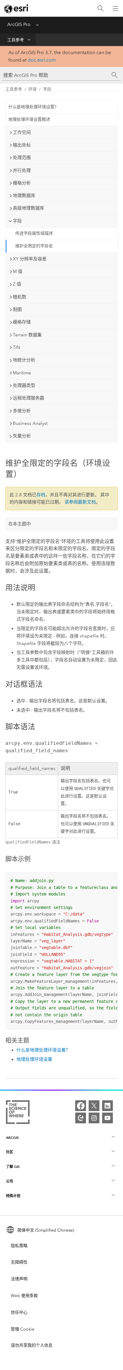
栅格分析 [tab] (22, 183)
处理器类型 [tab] (24, 385)
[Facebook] (80, 1105)
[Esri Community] (80, 1118)
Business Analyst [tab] (30, 423)
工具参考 (15, 39)
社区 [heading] (9, 1152)
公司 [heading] (9, 1181)
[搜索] (101, 8)
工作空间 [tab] (22, 132)
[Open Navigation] (115, 8)
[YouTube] (107, 1118)
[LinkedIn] (107, 1105)
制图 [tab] (17, 309)
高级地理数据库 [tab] (28, 208)
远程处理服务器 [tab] (28, 398)
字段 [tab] (17, 221)
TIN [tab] (16, 347)
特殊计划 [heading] (13, 1196)
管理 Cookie (22, 1329)
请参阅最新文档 (80, 502)
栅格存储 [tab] (22, 322)
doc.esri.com (42, 60)
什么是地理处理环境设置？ (33, 106)
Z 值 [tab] (17, 284)
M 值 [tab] (17, 271)
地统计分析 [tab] (24, 360)
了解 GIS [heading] (13, 1166)
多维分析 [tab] (22, 411)
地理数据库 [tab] (24, 195)
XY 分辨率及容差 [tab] (30, 259)
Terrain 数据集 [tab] (27, 335)
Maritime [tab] (22, 373)
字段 (47, 89)
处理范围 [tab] (22, 157)
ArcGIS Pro (18, 24)
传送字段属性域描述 (34, 233)
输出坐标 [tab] (22, 145)
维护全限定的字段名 (34, 245)
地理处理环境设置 (34, 1059)
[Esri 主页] (16, 8)
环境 (32, 89)
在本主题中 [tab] (19, 524)
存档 (40, 495)
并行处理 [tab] (22, 170)
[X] (94, 1105)
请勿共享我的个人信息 (32, 1345)
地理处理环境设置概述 (29, 119)
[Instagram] (94, 1118)
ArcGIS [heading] (12, 1137)
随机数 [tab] (19, 297)
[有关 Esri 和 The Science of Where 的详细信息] (18, 1113)
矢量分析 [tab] (22, 436)
